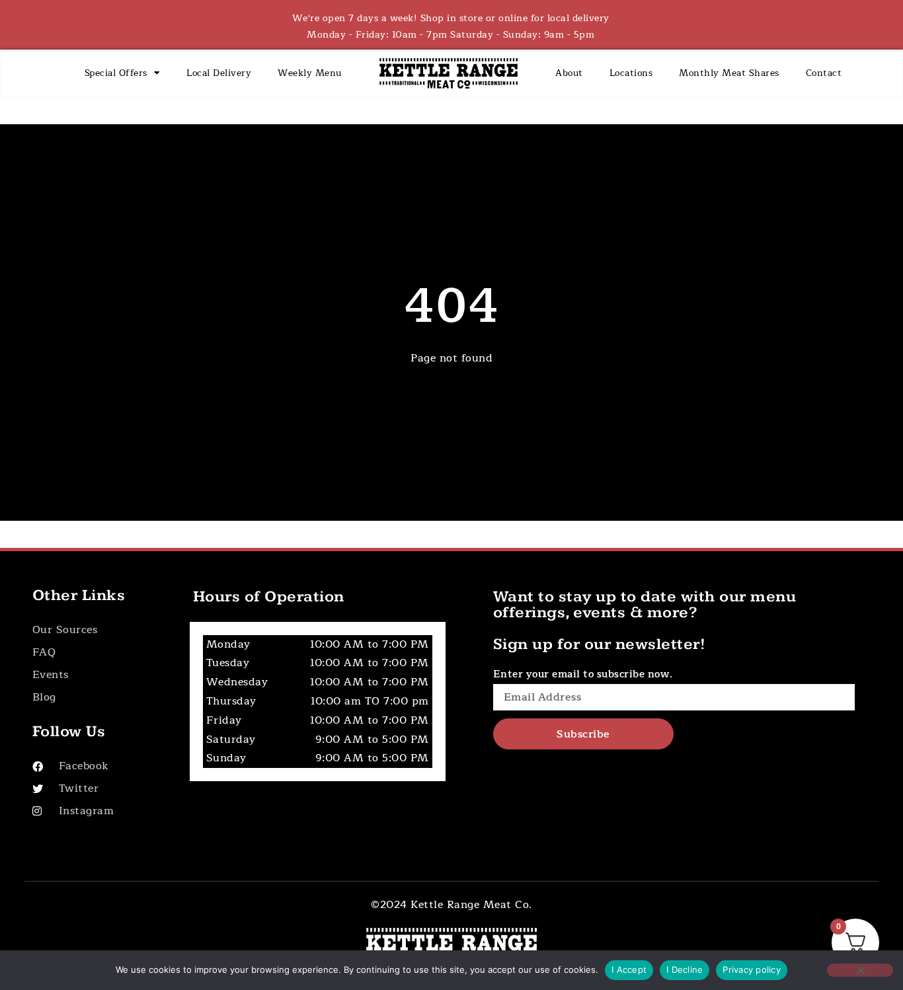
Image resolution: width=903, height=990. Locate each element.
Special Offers (116, 73)
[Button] (100, 630)
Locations (631, 73)
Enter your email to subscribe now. (583, 674)
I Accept (629, 969)
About (569, 73)
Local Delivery (218, 73)
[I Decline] (860, 970)
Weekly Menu (310, 73)
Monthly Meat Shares (729, 73)
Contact (824, 73)
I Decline (684, 969)
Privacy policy (752, 969)
